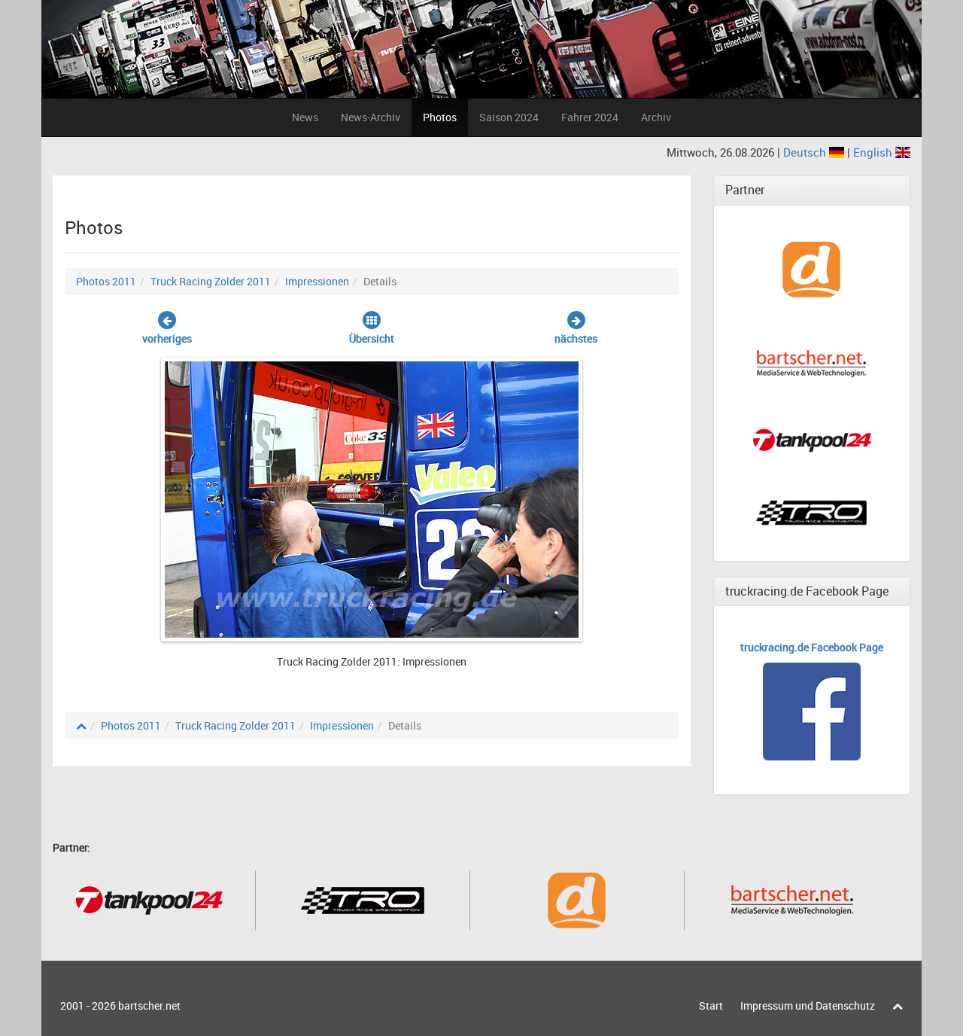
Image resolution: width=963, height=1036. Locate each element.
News (305, 117)
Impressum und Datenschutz (807, 1005)
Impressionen (317, 281)
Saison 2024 (509, 117)
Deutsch (806, 152)
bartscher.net (149, 1005)
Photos (440, 117)
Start (711, 1005)
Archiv (656, 117)
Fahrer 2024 (589, 117)
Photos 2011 (106, 281)
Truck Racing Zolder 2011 (210, 281)
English (874, 152)
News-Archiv (370, 117)
